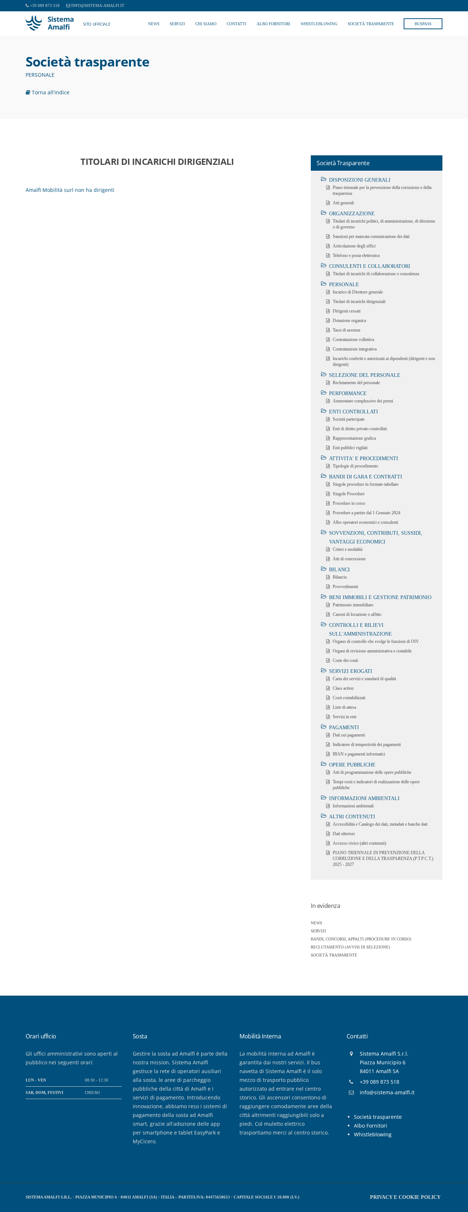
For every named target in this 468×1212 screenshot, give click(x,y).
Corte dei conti (345, 660)
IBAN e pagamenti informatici (359, 754)
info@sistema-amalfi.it (97, 5)
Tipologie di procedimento (355, 466)
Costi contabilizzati (349, 697)
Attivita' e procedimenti (363, 458)
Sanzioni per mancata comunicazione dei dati (371, 236)
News (153, 24)
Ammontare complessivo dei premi (363, 401)
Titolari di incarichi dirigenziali (359, 301)
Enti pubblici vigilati (350, 447)
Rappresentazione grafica (354, 438)
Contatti (236, 24)
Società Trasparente (371, 24)
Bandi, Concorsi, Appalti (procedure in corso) (361, 939)
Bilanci (339, 569)
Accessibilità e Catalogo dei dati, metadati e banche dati (380, 824)
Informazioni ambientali (364, 798)
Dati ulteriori (344, 833)
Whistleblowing (319, 24)
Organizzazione (352, 213)
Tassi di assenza (346, 330)
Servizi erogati (350, 671)
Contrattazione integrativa (355, 349)
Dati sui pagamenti (349, 735)
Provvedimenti (345, 586)
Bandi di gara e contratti (365, 477)
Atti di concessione (349, 558)
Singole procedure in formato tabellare (366, 484)
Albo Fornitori (273, 24)
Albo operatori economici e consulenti (365, 522)
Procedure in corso (349, 503)
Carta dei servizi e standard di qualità (364, 678)
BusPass (423, 24)
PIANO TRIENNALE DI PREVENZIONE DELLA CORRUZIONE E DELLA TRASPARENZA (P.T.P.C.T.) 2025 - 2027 (383, 858)
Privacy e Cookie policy (405, 1197)
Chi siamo (205, 24)
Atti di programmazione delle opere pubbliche (372, 772)
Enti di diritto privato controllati (360, 428)
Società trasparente (334, 955)
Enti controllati (353, 411)
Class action (343, 688)
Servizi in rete (344, 716)
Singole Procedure (349, 493)
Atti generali (343, 202)
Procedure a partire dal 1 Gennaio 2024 (366, 512)
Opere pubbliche (352, 765)
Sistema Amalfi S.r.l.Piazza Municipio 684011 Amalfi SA (384, 1062)
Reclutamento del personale (356, 382)
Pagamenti (344, 727)
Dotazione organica (349, 320)
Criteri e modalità (347, 549)
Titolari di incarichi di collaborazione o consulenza (376, 273)
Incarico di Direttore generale (358, 292)
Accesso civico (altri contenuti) (359, 843)
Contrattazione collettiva (353, 339)
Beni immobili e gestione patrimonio (380, 597)
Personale (344, 284)
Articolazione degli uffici (354, 246)
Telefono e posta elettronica (356, 255)
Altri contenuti (352, 816)
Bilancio (340, 577)
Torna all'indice (49, 92)
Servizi (177, 24)
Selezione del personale (364, 375)
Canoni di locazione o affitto (357, 614)
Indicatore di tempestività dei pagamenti (367, 744)
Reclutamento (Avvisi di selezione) (350, 947)
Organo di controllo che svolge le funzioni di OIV (376, 641)
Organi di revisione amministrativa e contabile (372, 651)
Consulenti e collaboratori (369, 266)
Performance (348, 393)
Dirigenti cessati (347, 311)
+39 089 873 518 (45, 5)
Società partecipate (349, 419)
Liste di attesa (344, 707)
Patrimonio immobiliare (353, 604)
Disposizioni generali (359, 180)
